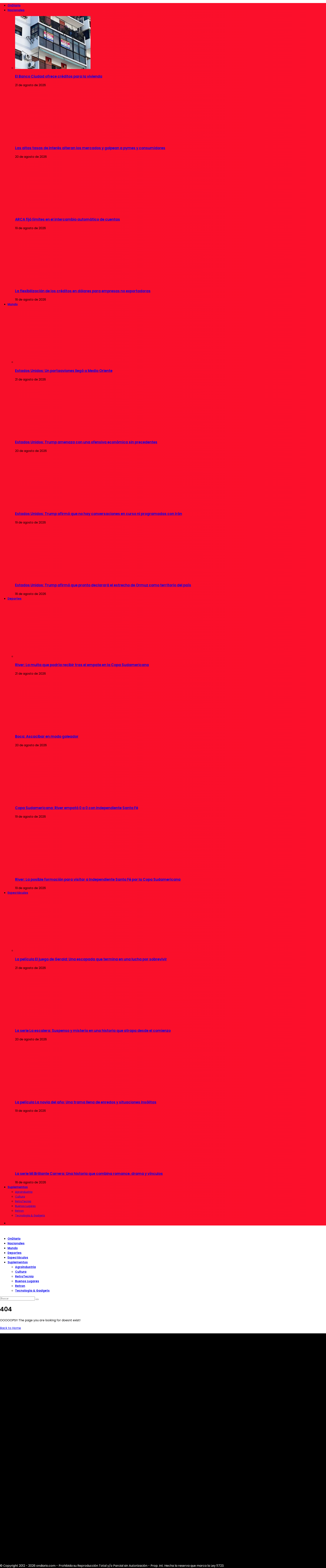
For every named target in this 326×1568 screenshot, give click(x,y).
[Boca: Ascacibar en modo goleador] (53, 728)
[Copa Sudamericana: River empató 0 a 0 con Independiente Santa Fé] (53, 799)
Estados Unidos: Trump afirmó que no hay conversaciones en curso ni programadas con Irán (98, 513)
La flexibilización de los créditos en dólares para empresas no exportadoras (83, 291)
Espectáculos (18, 893)
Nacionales (16, 10)
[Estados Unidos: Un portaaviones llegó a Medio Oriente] (53, 362)
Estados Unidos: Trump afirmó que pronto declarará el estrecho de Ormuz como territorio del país (103, 585)
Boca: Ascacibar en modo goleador (46, 736)
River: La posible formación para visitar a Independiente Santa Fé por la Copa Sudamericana (98, 879)
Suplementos (18, 1187)
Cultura (20, 1196)
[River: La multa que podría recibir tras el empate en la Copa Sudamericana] (53, 656)
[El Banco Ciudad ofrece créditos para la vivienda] (53, 68)
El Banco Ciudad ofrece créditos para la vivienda (58, 76)
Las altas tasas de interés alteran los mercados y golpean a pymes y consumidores (90, 148)
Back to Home (10, 1328)
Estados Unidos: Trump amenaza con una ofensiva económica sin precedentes (86, 442)
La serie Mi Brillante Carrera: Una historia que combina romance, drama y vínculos (89, 1173)
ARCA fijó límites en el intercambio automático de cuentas (67, 219)
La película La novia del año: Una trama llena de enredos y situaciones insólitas (85, 1102)
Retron (19, 1211)
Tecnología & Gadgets (30, 1215)
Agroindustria (23, 1192)
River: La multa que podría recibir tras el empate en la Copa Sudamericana (82, 664)
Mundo (13, 304)
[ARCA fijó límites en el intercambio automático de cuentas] (53, 211)
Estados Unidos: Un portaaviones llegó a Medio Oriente (63, 370)
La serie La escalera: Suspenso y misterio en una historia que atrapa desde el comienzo (93, 1030)
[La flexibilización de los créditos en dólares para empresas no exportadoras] (53, 282)
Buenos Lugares (25, 1206)
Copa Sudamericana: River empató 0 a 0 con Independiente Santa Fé (76, 807)
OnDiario (14, 5)
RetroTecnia (23, 1201)
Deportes (15, 599)
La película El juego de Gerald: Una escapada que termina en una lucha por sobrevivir (91, 959)
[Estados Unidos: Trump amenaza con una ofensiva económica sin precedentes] (53, 433)
